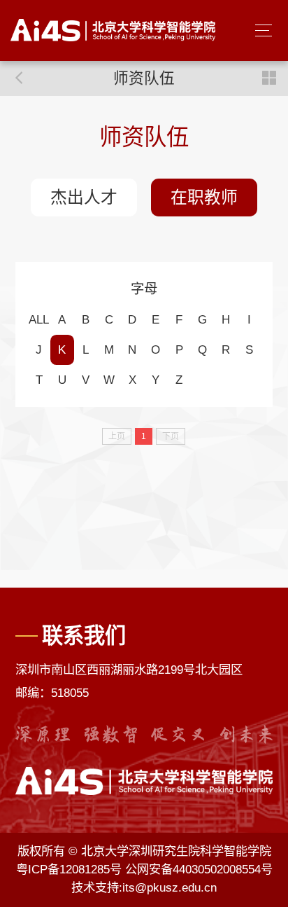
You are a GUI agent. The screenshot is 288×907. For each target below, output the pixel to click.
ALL (39, 319)
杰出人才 (83, 197)
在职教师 (204, 197)
